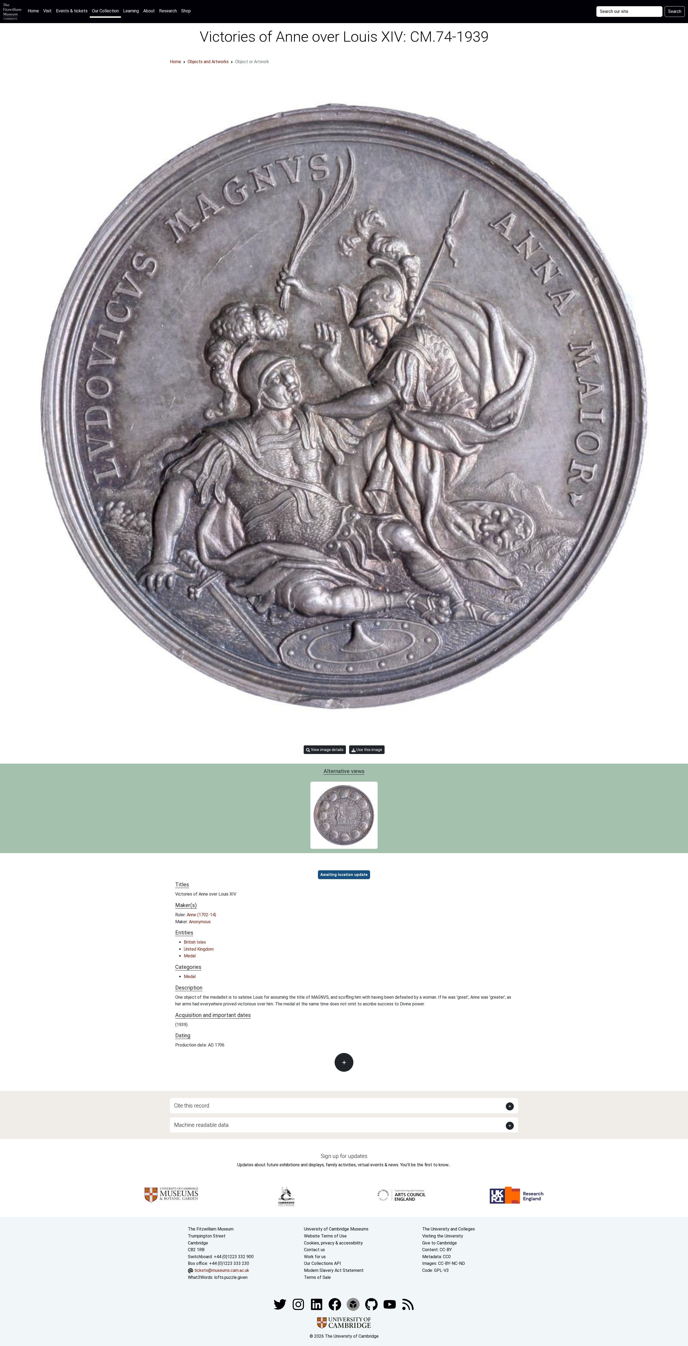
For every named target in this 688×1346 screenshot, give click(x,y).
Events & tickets (72, 10)
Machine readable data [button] (201, 1125)
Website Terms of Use (325, 1236)
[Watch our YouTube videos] (390, 1304)
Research (168, 10)
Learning (131, 10)
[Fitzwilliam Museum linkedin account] (335, 1304)
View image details (326, 750)
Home (34, 10)
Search (674, 11)
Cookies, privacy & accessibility (333, 1243)
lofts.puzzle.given (231, 1277)
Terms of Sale (317, 1277)
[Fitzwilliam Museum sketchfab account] (354, 1304)
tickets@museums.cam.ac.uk (221, 1270)
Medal (190, 955)
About (149, 10)
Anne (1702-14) (201, 914)
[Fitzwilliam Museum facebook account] (317, 1304)
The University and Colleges (448, 1229)
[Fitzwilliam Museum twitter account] (280, 1304)
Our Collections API (322, 1263)
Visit (47, 10)
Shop (186, 10)
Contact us (314, 1249)
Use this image (369, 750)
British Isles (195, 942)
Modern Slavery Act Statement (334, 1270)
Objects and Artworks (208, 61)
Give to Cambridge (439, 1243)
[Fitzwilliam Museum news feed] (408, 1304)
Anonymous (200, 921)
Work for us (315, 1256)
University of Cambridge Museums (336, 1229)
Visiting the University (442, 1236)
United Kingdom (199, 949)
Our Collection (105, 10)
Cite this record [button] (191, 1105)
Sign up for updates (344, 1156)
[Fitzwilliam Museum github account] (372, 1304)
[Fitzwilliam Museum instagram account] (299, 1304)
